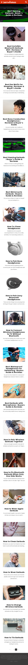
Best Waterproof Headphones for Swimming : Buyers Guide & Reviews (14, 369)
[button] (1, 2)
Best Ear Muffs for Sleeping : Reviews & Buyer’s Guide (14, 86)
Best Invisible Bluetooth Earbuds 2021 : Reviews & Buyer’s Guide (14, 49)
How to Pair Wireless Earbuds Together (14, 440)
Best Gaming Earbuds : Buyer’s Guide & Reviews (14, 159)
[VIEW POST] (14, 34)
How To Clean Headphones (14, 227)
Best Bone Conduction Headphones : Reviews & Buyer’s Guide (14, 122)
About (11, 661)
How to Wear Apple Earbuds (14, 510)
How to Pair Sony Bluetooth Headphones (14, 297)
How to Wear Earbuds (14, 572)
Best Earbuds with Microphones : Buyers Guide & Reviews (14, 405)
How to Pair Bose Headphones (14, 262)
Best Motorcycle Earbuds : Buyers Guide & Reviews (14, 194)
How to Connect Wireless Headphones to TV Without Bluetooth (14, 333)
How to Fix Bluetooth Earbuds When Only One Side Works (14, 474)
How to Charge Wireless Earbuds (14, 606)
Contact (16, 661)
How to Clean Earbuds (14, 541)
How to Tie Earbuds (14, 637)
